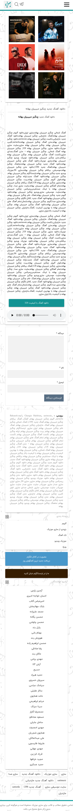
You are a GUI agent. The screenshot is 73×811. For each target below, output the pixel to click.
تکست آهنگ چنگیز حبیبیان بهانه (33, 434)
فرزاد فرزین (36, 754)
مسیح (36, 669)
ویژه (64, 546)
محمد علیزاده (36, 611)
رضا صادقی (37, 648)
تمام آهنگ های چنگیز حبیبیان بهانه (27, 437)
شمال (30, 487)
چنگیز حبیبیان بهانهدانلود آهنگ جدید (27, 459)
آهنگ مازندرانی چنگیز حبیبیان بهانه (32, 425)
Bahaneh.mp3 (16, 415)
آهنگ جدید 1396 (36, 422)
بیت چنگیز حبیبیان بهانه (32, 431)
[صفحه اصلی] (8, 5)
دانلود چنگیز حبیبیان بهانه (51, 475)
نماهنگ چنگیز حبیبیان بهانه (44, 503)
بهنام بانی (36, 632)
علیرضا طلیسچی (36, 743)
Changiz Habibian (33, 415)
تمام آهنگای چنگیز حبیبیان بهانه (47, 440)
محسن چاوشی (36, 622)
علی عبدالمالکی (36, 738)
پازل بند (36, 627)
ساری (32, 481)
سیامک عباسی (36, 685)
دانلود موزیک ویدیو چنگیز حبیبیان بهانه (30, 478)
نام (61, 367)
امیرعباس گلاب (36, 601)
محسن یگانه (36, 617)
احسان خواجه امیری (36, 595)
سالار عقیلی (36, 690)
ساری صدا (58, 484)
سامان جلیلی (36, 722)
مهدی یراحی (37, 659)
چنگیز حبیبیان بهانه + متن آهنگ (33, 443)
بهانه (47, 431)
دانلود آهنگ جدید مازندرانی (35, 468)
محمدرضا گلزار (36, 711)
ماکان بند (36, 653)
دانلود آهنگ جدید (47, 116)
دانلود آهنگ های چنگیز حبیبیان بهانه (27, 472)
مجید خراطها (36, 759)
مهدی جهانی (36, 748)
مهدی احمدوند (36, 727)
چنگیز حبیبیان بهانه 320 (29, 447)
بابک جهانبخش (36, 606)
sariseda (59, 418)
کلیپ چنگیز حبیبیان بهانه (50, 493)
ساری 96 (25, 481)
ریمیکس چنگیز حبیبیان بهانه (49, 481)
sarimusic (48, 415)
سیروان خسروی (36, 680)
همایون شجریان (36, 732)
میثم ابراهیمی (36, 701)
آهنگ (25, 418)
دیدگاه (60, 333)
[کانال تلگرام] (21, 6)
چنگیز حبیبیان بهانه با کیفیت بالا (39, 453)
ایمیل (60, 382)
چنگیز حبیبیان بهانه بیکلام (29, 456)
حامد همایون (36, 696)
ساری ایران (15, 481)
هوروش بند (36, 638)
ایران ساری (32, 428)
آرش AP (36, 664)
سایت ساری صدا (31, 484)
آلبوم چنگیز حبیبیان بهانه (42, 418)
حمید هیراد (36, 675)
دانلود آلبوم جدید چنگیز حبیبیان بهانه (45, 462)
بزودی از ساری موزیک (56, 529)
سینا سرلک (36, 706)
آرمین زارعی (36, 590)
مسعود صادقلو (36, 717)
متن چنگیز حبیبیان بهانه (36, 497)
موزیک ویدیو (60, 541)
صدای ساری (20, 487)
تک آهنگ (62, 535)
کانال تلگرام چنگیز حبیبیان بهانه (25, 490)
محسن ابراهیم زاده (36, 643)
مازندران (32, 493)
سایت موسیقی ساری (45, 487)
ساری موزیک (46, 484)
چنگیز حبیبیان (23, 440)
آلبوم (64, 523)
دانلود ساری (32, 475)
